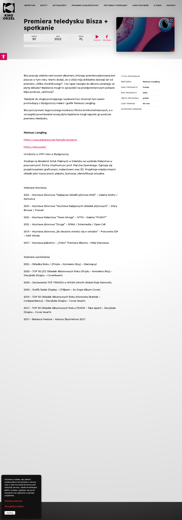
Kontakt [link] (171, 5)
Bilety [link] (43, 5)
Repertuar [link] (29, 5)
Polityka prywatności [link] (13, 501)
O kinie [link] (157, 5)
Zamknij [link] (10, 513)
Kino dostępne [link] (141, 5)
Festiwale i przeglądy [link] (115, 5)
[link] (3, 56)
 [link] (175, 28)
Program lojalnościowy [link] (85, 5)
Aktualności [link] (59, 5)
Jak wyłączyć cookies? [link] (14, 506)
